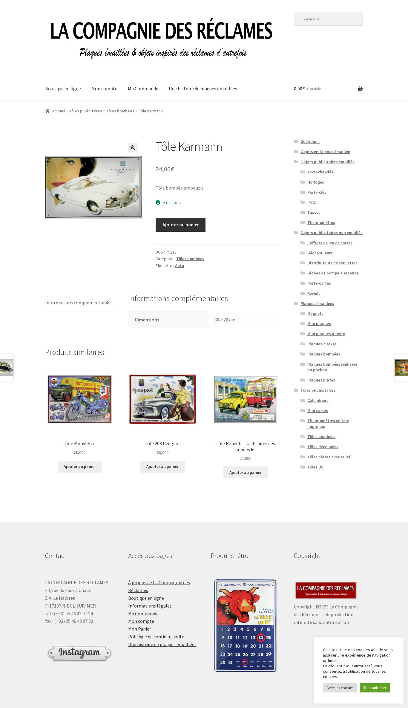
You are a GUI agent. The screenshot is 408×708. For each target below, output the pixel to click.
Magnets (315, 313)
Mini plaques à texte (326, 333)
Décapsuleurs (320, 253)
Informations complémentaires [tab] (78, 303)
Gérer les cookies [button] (339, 687)
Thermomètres (321, 222)
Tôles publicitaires (86, 111)
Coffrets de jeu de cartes (329, 242)
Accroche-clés (320, 172)
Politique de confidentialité (156, 637)
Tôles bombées (120, 111)
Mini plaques (319, 323)
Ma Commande (143, 88)
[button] (133, 147)
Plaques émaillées (317, 303)
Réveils (313, 293)
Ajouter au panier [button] (80, 466)
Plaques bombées (323, 354)
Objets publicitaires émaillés (327, 161)
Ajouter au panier (180, 225)
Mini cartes (317, 410)
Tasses (313, 212)
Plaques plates (321, 380)
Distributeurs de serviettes (332, 263)
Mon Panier (139, 629)
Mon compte (104, 88)
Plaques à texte (321, 344)
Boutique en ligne (63, 88)
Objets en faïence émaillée (325, 151)
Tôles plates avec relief (329, 457)
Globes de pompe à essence (332, 273)
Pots (311, 202)
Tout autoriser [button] (374, 687)
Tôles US (315, 467)
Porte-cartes (319, 283)
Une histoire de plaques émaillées (203, 88)
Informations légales (150, 606)
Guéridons (310, 141)
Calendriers (318, 400)
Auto (179, 265)
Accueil (58, 111)
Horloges (315, 182)
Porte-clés (316, 192)
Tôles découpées (322, 446)
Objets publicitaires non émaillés (331, 232)
